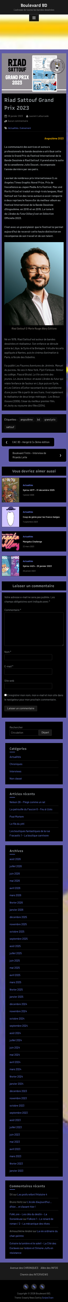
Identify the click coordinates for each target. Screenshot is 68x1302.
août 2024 (15, 1033)
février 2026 (16, 902)
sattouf (10, 427)
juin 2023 (15, 1134)
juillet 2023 (16, 1127)
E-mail (8, 666)
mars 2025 (15, 982)
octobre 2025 (17, 931)
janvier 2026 (16, 909)
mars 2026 (15, 895)
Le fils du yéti (17, 823)
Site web (9, 680)
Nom (7, 651)
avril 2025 (15, 975)
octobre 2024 (17, 1018)
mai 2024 (15, 1054)
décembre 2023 (18, 1091)
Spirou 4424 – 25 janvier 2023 (37, 566)
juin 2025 (15, 960)
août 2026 (15, 859)
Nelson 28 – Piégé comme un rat (27, 802)
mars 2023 (15, 1156)
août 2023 (15, 1120)
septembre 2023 (19, 1112)
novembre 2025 (18, 924)
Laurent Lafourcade (39, 115)
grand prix (49, 419)
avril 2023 (15, 1149)
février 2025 (16, 989)
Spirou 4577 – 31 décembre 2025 (39, 490)
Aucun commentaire (18, 121)
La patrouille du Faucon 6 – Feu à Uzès (31, 809)
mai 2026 (15, 880)
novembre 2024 (18, 1011)
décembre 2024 (18, 1004)
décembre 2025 (18, 917)
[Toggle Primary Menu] (34, 17)
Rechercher (16, 727)
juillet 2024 (16, 1040)
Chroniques (16, 764)
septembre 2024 (19, 1025)
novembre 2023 (18, 1098)
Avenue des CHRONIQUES (24, 1267)
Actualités (13, 127)
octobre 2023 (17, 1105)
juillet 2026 (16, 866)
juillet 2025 (16, 953)
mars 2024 (15, 1069)
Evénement (25, 127)
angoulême (27, 419)
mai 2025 (15, 967)
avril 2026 (15, 888)
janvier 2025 (16, 996)
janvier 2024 (16, 1083)
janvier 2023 (16, 1170)
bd (38, 419)
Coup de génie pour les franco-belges (41, 517)
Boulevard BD (34, 5)
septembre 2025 (19, 938)
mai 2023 (15, 1141)
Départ (45, 732)
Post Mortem (17, 816)
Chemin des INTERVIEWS (34, 1274)
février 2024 (16, 1076)
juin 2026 (15, 873)
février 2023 (16, 1163)
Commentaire (12, 609)
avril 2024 (15, 1062)
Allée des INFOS (49, 1267)
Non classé (16, 778)
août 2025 (15, 946)
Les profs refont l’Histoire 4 (32, 1194)
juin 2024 (15, 1047)
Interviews (15, 771)
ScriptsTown (48, 1297)
